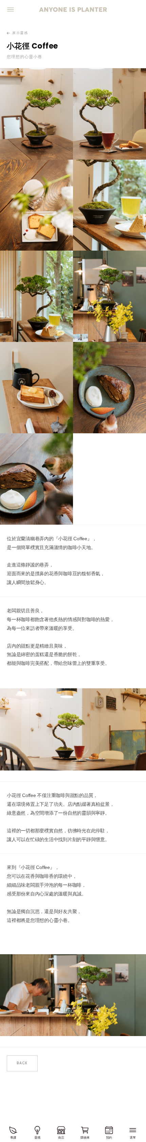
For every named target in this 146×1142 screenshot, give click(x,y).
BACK (22, 1063)
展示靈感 (20, 32)
